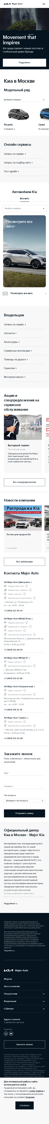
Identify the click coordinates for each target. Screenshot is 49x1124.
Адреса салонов (12, 1019)
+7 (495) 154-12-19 (13, 710)
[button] (18, 34)
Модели (8, 979)
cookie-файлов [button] (36, 1091)
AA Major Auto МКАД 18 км (17, 618)
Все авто (24, 198)
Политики (29, 1097)
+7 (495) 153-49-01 (13, 650)
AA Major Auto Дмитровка (17, 582)
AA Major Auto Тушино (15, 718)
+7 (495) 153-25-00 (13, 738)
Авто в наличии (12, 986)
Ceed (42, 124)
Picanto (8, 124)
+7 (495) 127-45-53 (13, 611)
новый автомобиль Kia (15, 847)
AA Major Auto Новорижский (18, 686)
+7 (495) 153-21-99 (13, 678)
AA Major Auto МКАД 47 (16, 658)
